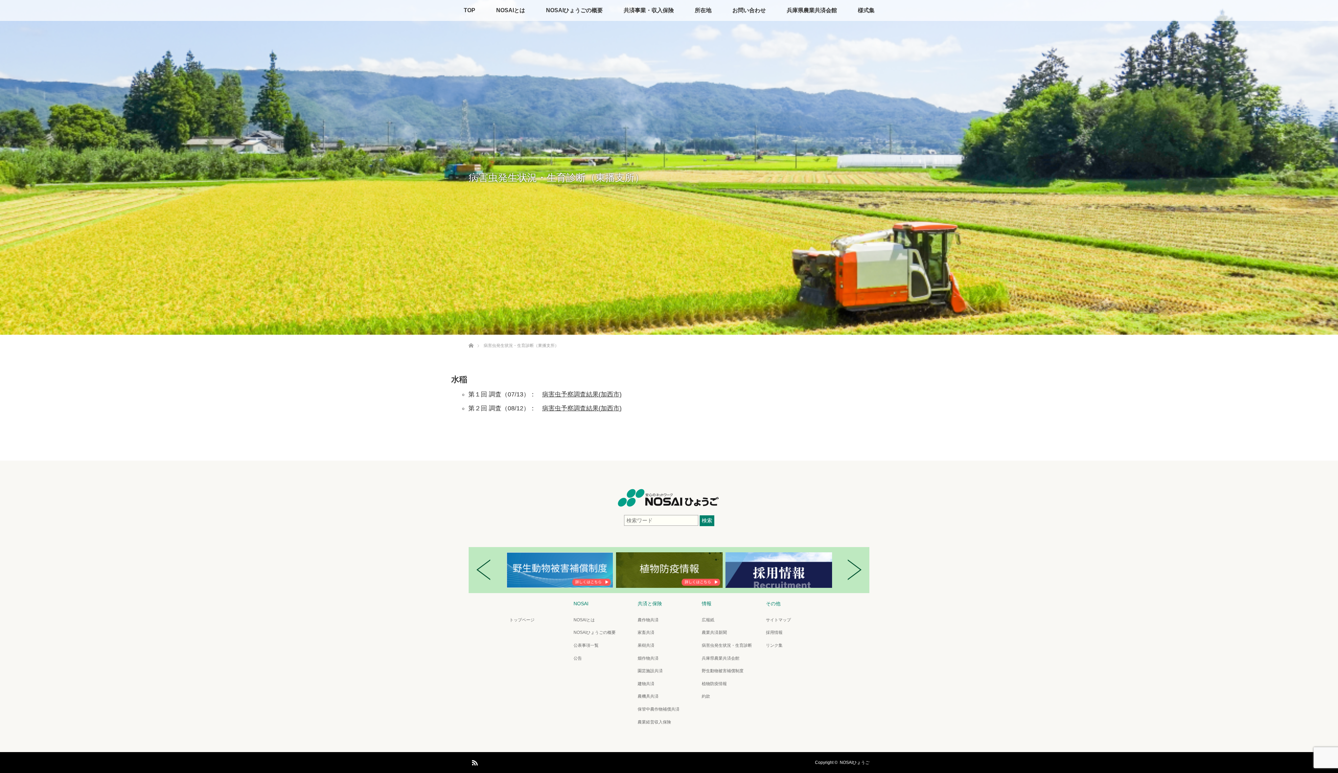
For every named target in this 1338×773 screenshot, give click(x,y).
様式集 (866, 10)
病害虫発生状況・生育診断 (727, 645)
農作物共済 (648, 619)
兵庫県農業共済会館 (812, 10)
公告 (578, 658)
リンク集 (774, 645)
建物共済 (646, 683)
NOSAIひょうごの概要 (574, 10)
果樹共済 (646, 645)
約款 (706, 696)
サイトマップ (778, 619)
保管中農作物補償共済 (658, 709)
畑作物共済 (648, 658)
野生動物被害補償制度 (723, 670)
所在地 (703, 10)
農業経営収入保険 (654, 722)
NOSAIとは (510, 10)
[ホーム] (471, 337)
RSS (474, 761)
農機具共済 (648, 696)
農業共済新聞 (714, 632)
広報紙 (708, 619)
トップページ (522, 619)
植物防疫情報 (714, 683)
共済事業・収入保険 (649, 10)
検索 (707, 520)
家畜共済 (646, 632)
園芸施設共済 (650, 670)
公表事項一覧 (586, 645)
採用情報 (774, 632)
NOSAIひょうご (854, 762)
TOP (469, 10)
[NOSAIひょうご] (669, 504)
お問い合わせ (749, 10)
